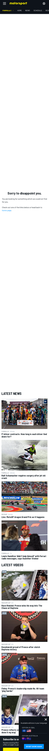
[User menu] (43, 3)
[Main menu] (5, 3)
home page (6, 210)
